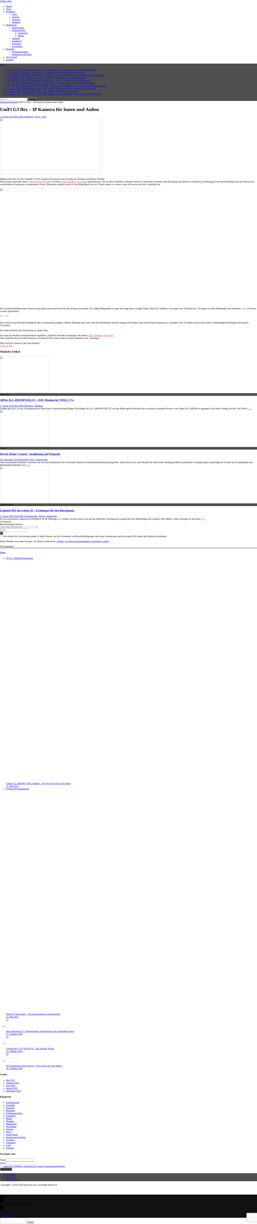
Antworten (6, 1216)
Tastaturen (23, 33)
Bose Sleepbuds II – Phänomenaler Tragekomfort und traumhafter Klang (40, 1031)
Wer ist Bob (11, 57)
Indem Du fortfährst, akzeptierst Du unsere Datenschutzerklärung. (34, 1166)
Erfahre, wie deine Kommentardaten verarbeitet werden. (83, 541)
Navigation (17, 46)
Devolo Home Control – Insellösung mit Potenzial (30, 454)
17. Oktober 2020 (14, 1034)
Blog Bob (19, 116)
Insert (30, 1222)
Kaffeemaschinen (20, 52)
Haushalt (10, 49)
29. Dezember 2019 (9, 459)
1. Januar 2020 (7, 116)
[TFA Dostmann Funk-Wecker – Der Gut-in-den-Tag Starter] (12, 1061)
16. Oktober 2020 (14, 1051)
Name (3, 1160)
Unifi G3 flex (6, 346)
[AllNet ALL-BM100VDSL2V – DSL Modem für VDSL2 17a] (24, 391)
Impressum (11, 1177)
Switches (16, 19)
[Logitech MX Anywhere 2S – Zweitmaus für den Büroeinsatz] (24, 502)
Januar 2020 (11, 1088)
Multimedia (11, 25)
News (8, 9)
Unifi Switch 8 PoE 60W (39, 181)
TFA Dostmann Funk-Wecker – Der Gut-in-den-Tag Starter (34, 1066)
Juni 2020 (10, 1085)
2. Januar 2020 (7, 516)
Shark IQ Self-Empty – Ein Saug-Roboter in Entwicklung (33, 1014)
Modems (16, 22)
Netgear (15, 17)
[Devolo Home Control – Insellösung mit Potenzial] (24, 445)
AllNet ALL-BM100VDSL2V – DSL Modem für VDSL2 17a (37, 400)
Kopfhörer (17, 41)
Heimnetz (10, 11)
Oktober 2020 (12, 1083)
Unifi (14, 14)
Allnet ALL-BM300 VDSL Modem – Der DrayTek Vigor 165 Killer (38, 783)
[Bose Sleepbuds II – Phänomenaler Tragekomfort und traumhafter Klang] (12, 1026)
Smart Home (18, 27)
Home (9, 6)
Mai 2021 (10, 1080)
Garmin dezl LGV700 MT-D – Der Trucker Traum (30, 1048)
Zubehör (16, 38)
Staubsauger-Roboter (22, 54)
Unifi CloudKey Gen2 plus (74, 181)
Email (3, 1163)
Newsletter (11, 1174)
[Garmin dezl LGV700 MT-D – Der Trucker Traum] (12, 1043)
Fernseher (16, 43)
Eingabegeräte (18, 30)
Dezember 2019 (13, 1091)
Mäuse (21, 35)
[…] (249, 408)
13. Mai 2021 (12, 1017)
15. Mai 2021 (12, 786)
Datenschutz (12, 1180)
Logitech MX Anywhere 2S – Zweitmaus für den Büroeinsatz (37, 510)
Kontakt (10, 60)
